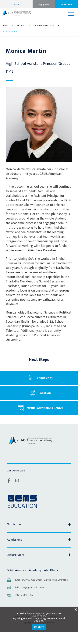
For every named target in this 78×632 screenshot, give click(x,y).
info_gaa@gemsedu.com (29, 587)
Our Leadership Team (44, 25)
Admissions (45, 378)
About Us (21, 25)
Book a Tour (67, 4)
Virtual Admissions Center (45, 408)
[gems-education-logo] (22, 501)
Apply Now (44, 4)
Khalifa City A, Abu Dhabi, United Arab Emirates (41, 579)
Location (44, 393)
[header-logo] (16, 14)
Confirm (39, 627)
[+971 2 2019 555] (9, 597)
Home (6, 25)
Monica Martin (10, 31)
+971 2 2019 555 (24, 595)
